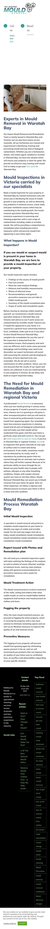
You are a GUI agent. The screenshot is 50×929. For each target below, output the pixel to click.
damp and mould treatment (40, 752)
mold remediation (41, 836)
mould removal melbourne (40, 888)
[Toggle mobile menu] (45, 3)
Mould (39, 441)
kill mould (40, 830)
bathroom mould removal (40, 688)
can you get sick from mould (39, 722)
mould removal (39, 878)
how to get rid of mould (40, 793)
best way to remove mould (40, 708)
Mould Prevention (40, 869)
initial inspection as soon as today (21, 439)
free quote (31, 166)
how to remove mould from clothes (39, 817)
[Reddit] (11, 741)
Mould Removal (24, 403)
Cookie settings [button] (10, 923)
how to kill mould (40, 804)
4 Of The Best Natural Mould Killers (24, 756)
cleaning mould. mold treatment (40, 738)
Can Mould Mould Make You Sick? (25, 739)
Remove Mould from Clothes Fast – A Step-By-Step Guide (25, 778)
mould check (38, 853)
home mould (38, 771)
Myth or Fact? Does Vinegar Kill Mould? (24, 720)
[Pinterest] (7, 741)
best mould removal (40, 698)
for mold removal (39, 763)
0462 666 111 (25, 695)
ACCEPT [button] (22, 923)
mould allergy (39, 844)
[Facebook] (4, 741)
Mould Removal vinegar (39, 900)
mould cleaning (39, 861)
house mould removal (39, 781)
